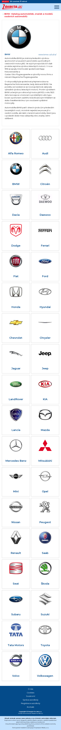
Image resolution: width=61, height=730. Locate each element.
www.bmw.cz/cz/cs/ (47, 55)
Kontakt (30, 707)
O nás (30, 689)
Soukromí (30, 696)
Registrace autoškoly (30, 703)
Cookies (30, 693)
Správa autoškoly (30, 700)
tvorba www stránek (24, 713)
